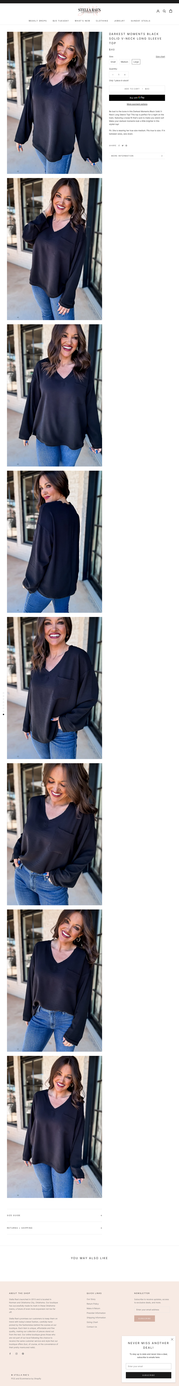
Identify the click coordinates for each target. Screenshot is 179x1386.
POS (13, 1378)
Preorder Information (96, 1313)
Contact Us (92, 1327)
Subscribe (148, 1375)
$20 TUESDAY (61, 21)
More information (122, 156)
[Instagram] (16, 1353)
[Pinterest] (126, 145)
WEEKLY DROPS (38, 21)
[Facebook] (119, 145)
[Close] (172, 1339)
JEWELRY (119, 21)
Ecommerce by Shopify (30, 1378)
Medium (124, 62)
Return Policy (93, 1304)
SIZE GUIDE (14, 1215)
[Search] (164, 10)
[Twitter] (122, 145)
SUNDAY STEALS (140, 21)
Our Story (91, 1299)
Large (136, 62)
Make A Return (93, 1308)
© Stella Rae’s (20, 1375)
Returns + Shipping (20, 1228)
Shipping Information (96, 1317)
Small (113, 62)
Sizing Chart (92, 1322)
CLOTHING (102, 21)
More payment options (137, 104)
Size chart (160, 56)
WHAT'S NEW (82, 21)
